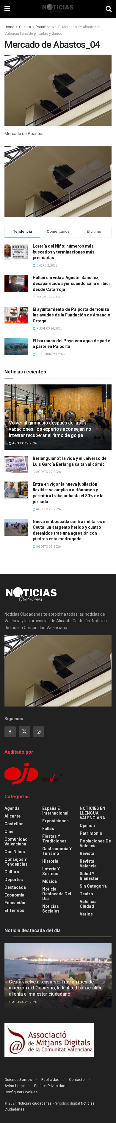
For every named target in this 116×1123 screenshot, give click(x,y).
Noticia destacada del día (56, 894)
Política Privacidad (49, 1086)
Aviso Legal (14, 1086)
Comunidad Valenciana (16, 841)
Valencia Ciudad (88, 904)
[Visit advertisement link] (58, 181)
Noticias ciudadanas (35, 1103)
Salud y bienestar (89, 876)
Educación (14, 902)
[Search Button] (109, 9)
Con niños (14, 851)
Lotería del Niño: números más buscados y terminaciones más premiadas (64, 252)
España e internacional (55, 810)
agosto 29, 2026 (24, 443)
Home (9, 27)
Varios (86, 914)
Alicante (12, 816)
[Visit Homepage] (58, 9)
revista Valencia (88, 863)
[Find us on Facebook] (10, 731)
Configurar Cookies (20, 1092)
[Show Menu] (7, 9)
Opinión (87, 825)
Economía (14, 895)
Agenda (12, 808)
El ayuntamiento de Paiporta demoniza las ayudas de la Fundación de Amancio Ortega (71, 315)
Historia (50, 861)
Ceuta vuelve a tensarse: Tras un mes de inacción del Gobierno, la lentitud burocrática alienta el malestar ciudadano (55, 988)
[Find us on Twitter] (24, 731)
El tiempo (14, 910)
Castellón (13, 823)
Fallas (48, 828)
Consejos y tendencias (16, 862)
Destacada (15, 887)
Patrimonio (45, 27)
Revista (87, 853)
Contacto (77, 1079)
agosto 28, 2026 (24, 1002)
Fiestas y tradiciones (54, 838)
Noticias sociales (50, 908)
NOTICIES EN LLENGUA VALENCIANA (92, 813)
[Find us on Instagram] (38, 731)
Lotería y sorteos (51, 871)
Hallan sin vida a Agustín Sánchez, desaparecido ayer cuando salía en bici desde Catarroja (71, 283)
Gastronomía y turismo (57, 851)
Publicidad (50, 1079)
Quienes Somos (18, 1079)
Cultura (25, 27)
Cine (8, 831)
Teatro (86, 893)
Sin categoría (93, 886)
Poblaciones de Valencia (95, 843)
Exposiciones (55, 820)
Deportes (13, 879)
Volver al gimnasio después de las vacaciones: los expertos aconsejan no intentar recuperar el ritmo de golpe (50, 429)
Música (49, 881)
